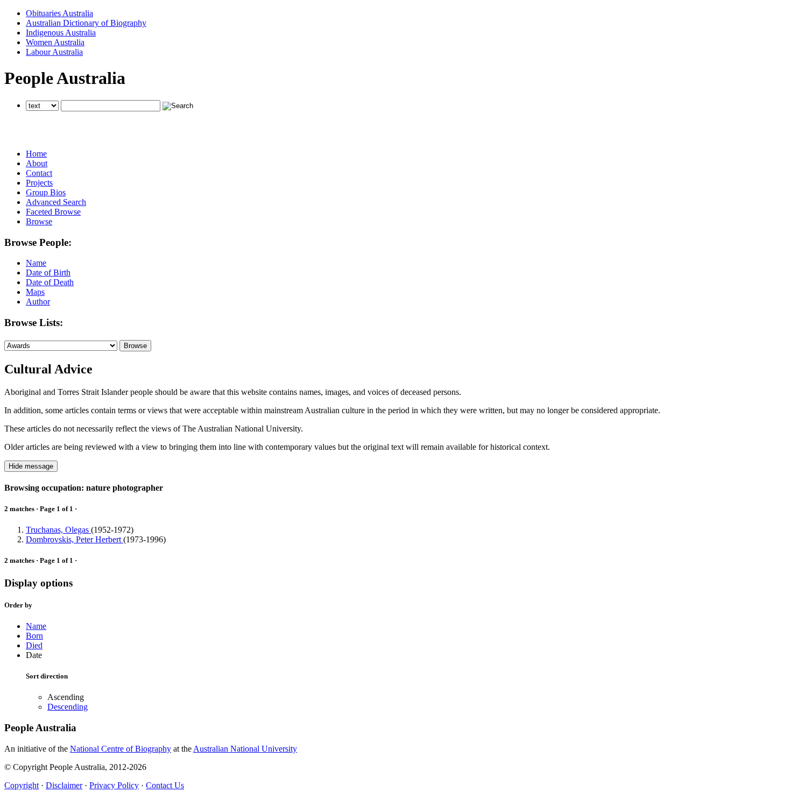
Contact (39, 173)
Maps (35, 291)
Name (36, 262)
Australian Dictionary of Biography (86, 22)
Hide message (31, 466)
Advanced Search (56, 202)
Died (34, 645)
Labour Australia (54, 51)
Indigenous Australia (61, 32)
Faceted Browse (53, 211)
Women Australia (55, 42)
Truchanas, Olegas (58, 529)
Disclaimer (64, 785)
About (36, 163)
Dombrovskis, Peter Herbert (74, 539)
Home (36, 153)
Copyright (21, 785)
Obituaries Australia (59, 13)
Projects (39, 182)
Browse (39, 221)
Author (38, 301)
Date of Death (50, 282)
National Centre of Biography (120, 748)
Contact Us (165, 785)
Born (34, 635)
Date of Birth (48, 272)
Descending (67, 706)
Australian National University (245, 748)
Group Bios (46, 192)
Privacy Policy (114, 785)
